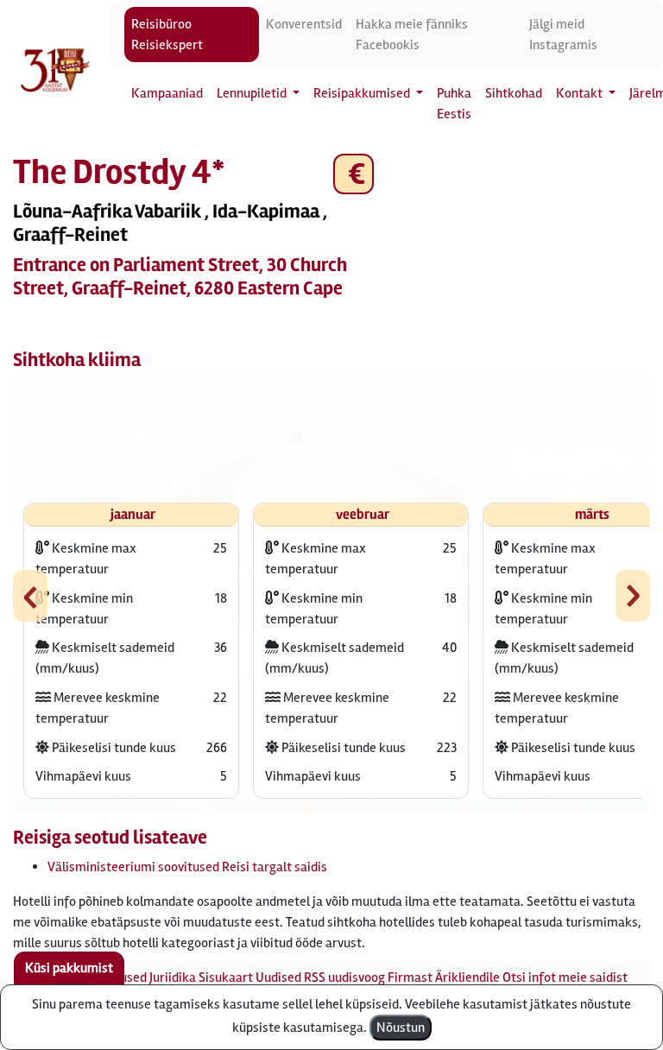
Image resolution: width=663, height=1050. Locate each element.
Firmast (410, 977)
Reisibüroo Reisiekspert (167, 35)
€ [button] (353, 174)
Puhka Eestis (454, 104)
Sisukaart (226, 977)
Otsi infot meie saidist (565, 977)
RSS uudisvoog (344, 977)
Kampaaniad (167, 93)
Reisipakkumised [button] (363, 93)
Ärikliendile (467, 977)
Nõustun (400, 1027)
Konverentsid (304, 24)
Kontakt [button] (580, 93)
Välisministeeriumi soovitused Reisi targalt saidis (187, 867)
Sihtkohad (513, 93)
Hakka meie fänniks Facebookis (412, 35)
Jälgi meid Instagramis (563, 35)
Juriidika (172, 977)
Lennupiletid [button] (253, 93)
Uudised (278, 977)
